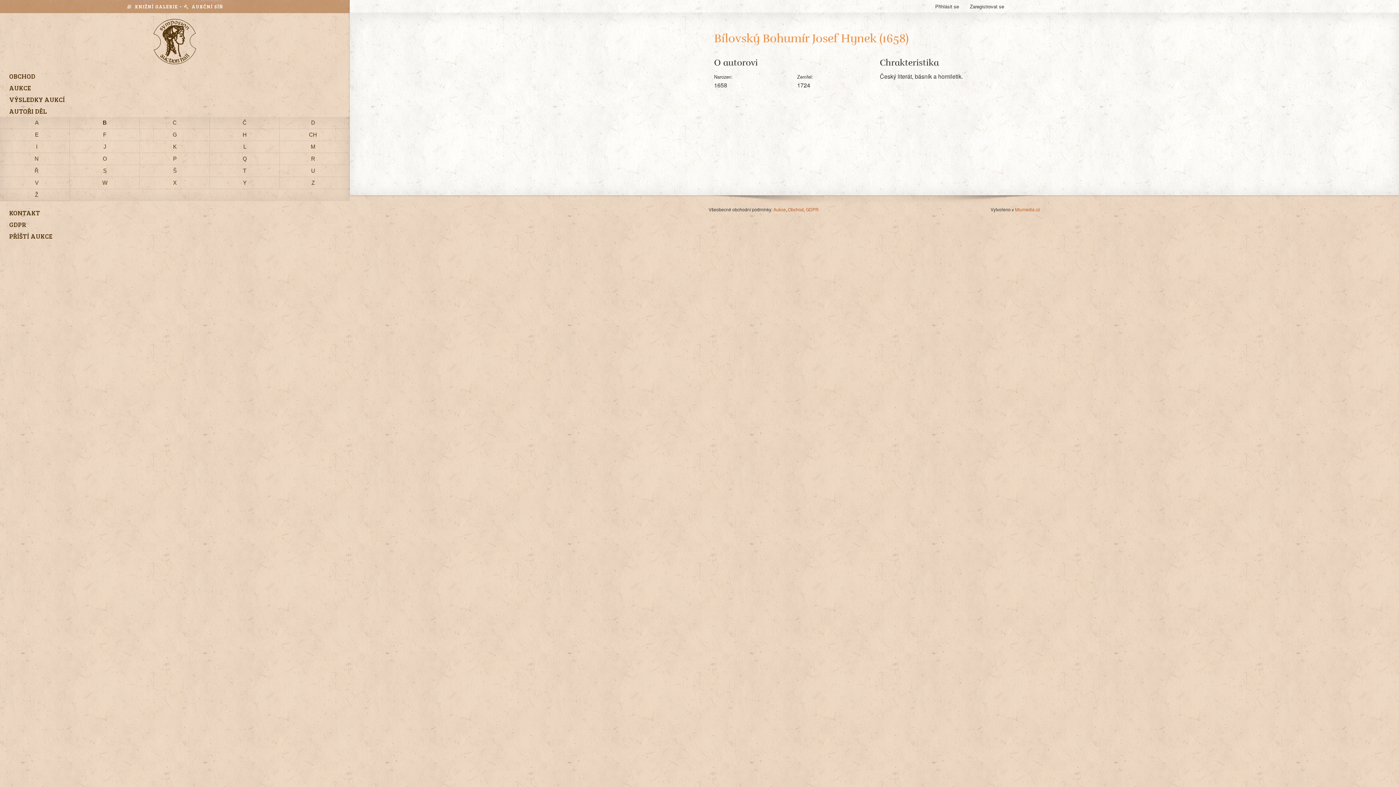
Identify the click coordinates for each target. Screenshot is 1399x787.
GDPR (812, 209)
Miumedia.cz (1027, 209)
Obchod (796, 209)
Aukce (779, 209)
